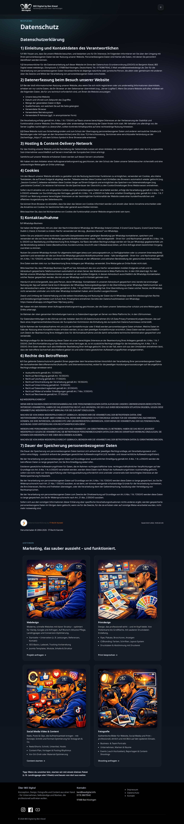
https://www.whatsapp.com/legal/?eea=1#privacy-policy (46, 302)
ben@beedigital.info (86, 792)
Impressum (132, 789)
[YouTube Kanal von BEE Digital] (37, 809)
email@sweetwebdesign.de (131, 67)
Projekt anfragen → (36, 655)
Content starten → (36, 760)
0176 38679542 (84, 795)
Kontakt (131, 795)
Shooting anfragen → (108, 760)
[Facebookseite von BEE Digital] (30, 809)
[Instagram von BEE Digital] (23, 809)
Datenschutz (133, 792)
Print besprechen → (108, 655)
